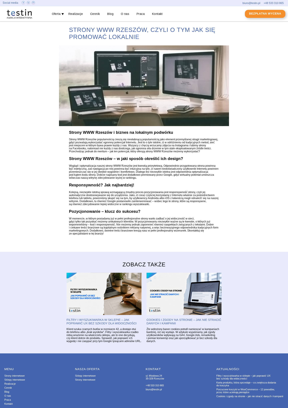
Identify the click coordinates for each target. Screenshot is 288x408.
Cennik (95, 14)
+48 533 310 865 (155, 385)
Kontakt (157, 14)
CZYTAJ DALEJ (104, 294)
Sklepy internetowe (14, 379)
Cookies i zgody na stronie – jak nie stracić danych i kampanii (249, 396)
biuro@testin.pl (154, 389)
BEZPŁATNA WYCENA (265, 13)
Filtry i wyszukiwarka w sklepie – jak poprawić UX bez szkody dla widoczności (243, 377)
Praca (140, 14)
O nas (125, 14)
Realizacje (75, 14)
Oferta (56, 14)
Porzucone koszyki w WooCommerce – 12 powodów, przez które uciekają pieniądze (245, 391)
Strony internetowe (14, 375)
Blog (110, 14)
